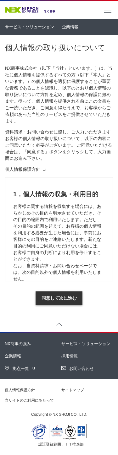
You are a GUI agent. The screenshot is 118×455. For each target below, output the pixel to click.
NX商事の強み (18, 343)
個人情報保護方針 (20, 390)
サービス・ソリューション (29, 26)
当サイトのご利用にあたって (29, 400)
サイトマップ (72, 390)
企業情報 (70, 26)
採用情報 (69, 356)
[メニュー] (107, 10)
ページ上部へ (59, 325)
